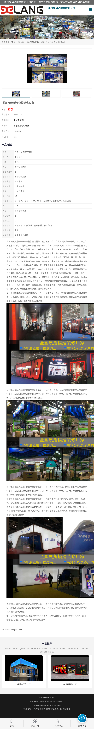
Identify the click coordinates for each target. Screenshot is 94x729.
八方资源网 (39, 709)
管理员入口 (57, 709)
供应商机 (21, 42)
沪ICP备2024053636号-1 (55, 701)
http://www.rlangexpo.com (12, 630)
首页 (13, 42)
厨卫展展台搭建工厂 (24, 684)
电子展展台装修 (70, 684)
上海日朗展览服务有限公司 (41, 705)
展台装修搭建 (33, 42)
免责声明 (48, 709)
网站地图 (66, 709)
